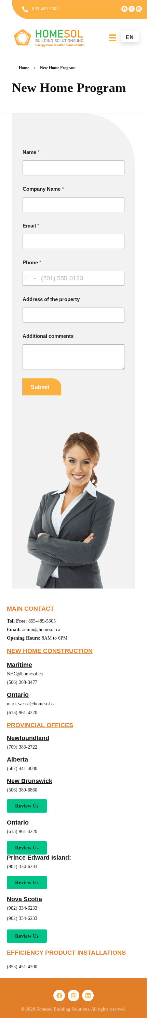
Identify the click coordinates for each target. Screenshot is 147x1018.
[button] (27, 848)
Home (24, 67)
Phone (32, 262)
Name (31, 152)
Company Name (43, 189)
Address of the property (51, 299)
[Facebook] (124, 9)
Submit (40, 387)
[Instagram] (132, 9)
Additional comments (48, 336)
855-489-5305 (45, 8)
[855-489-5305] (25, 9)
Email (31, 226)
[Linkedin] (139, 9)
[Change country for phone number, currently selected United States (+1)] (31, 278)
